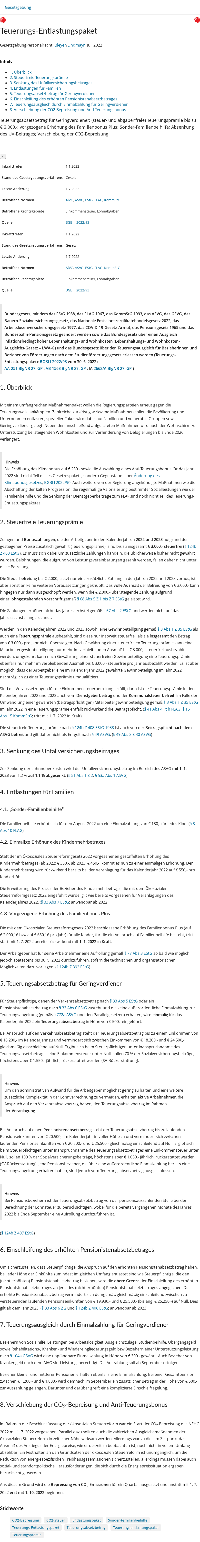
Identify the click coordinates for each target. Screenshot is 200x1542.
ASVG (79, 200)
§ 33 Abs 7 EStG (55, 902)
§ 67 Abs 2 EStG (117, 610)
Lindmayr (76, 45)
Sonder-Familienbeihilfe (127, 1520)
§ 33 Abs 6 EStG (73, 1008)
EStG (89, 200)
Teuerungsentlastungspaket (136, 1527)
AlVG (69, 200)
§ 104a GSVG (21, 1356)
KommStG (112, 200)
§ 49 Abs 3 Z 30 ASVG (132, 734)
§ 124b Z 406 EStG (92, 1308)
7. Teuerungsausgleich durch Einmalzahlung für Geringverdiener (69, 104)
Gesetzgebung (18, 7)
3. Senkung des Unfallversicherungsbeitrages (51, 83)
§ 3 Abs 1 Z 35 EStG (175, 629)
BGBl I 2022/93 (77, 222)
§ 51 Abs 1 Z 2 (80, 775)
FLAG (98, 200)
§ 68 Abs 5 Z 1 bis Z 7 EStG (100, 599)
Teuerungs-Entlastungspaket (35, 1527)
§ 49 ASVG (101, 734)
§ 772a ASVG (65, 1014)
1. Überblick (20, 72)
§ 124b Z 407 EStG (17, 1233)
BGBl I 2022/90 (57, 482)
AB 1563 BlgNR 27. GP (66, 368)
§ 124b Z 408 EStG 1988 (93, 727)
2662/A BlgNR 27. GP (113, 368)
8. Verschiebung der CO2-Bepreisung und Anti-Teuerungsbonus (68, 109)
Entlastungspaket (86, 1520)
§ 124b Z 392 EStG (73, 967)
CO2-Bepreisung (25, 1520)
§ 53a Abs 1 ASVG (110, 775)
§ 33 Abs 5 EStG (124, 1001)
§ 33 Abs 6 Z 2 (54, 1308)
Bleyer (60, 45)
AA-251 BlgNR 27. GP (24, 368)
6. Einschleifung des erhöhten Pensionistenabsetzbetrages (63, 99)
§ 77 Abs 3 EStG (138, 953)
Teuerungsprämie (26, 1534)
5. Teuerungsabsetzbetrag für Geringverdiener (52, 93)
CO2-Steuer (55, 1520)
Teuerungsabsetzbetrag (86, 1527)
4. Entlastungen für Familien (35, 88)
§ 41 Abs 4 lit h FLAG (162, 709)
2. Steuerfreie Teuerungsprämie (39, 77)
